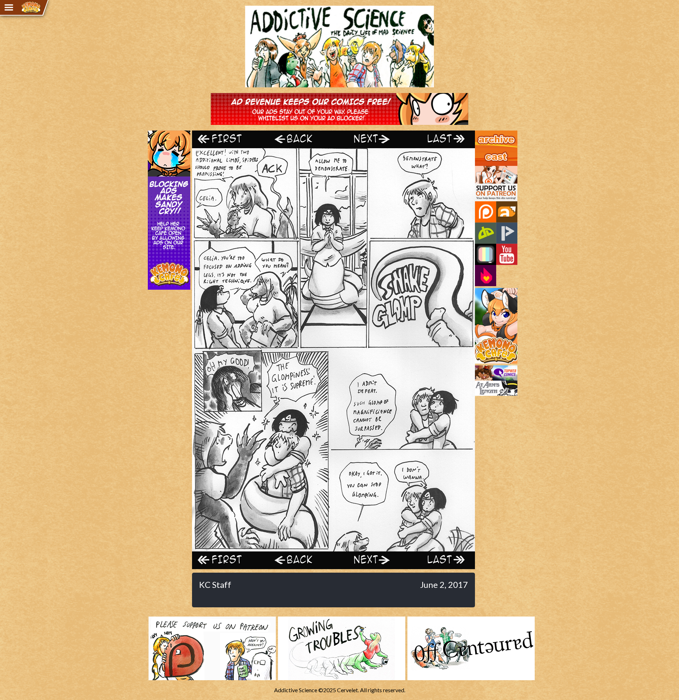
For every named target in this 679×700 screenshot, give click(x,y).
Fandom (485, 275)
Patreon (485, 211)
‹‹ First (227, 139)
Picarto (506, 233)
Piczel (485, 254)
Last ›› (439, 139)
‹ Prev (298, 139)
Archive (484, 134)
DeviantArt (485, 233)
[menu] (9, 7)
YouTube (506, 254)
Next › (368, 139)
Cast (480, 151)
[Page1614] (333, 548)
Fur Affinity (506, 211)
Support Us (488, 169)
